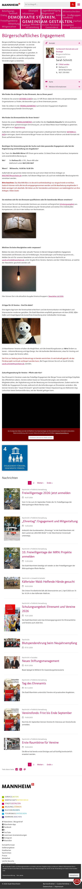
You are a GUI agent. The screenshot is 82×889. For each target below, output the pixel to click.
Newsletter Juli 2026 (55, 296)
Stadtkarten (6, 850)
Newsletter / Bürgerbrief (13, 822)
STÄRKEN (13, 807)
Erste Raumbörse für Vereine (40, 742)
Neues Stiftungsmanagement (40, 661)
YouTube (7, 832)
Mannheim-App (10, 824)
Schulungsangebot (67, 204)
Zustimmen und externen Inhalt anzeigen (41, 437)
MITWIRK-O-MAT (25, 99)
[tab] (63, 43)
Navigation (78, 4)
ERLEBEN (12, 810)
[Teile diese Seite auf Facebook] (17, 769)
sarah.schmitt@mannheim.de (13, 260)
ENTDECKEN (16, 814)
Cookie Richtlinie (63, 884)
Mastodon (8, 840)
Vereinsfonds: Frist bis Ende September (47, 713)
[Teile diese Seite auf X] (21, 769)
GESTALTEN (13, 804)
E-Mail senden (64, 64)
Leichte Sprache (8, 861)
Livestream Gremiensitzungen (15, 835)
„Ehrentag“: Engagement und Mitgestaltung (50, 521)
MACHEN (13, 817)
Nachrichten (6, 853)
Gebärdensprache (9, 864)
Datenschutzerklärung (62, 433)
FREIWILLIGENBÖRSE (28, 106)
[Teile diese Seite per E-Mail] (25, 769)
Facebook (7, 827)
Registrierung (19, 127)
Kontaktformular (8, 845)
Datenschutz (48, 886)
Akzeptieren (74, 875)
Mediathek (6, 858)
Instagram (8, 838)
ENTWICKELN (16, 800)
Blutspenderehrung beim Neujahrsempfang (49, 643)
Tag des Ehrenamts (34, 683)
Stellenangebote (8, 848)
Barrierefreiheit (49, 884)
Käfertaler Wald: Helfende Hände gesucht (48, 581)
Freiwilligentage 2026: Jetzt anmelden (46, 493)
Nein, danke (20, 875)
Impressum (59, 886)
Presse (4, 856)
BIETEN (11, 797)
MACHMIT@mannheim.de (12, 175)
